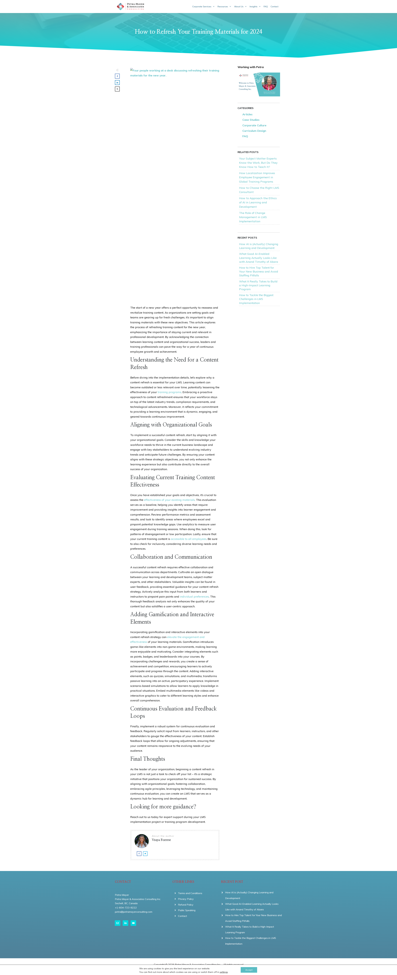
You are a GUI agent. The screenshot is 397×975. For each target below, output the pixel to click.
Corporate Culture (254, 125)
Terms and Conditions (190, 893)
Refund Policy (185, 904)
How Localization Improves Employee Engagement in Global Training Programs (257, 177)
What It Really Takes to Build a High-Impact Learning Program (258, 285)
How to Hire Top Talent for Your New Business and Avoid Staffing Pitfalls (258, 271)
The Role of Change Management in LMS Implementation (253, 217)
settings (224, 972)
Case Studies (250, 120)
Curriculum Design (254, 131)
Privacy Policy (186, 898)
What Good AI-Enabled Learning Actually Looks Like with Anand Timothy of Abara (258, 257)
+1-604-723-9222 (126, 907)
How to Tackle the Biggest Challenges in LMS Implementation (256, 299)
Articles (247, 114)
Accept (248, 969)
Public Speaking (186, 910)
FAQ (245, 136)
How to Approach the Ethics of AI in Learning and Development (258, 202)
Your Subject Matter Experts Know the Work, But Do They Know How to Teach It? (258, 163)
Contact (182, 915)
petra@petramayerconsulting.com (133, 911)
